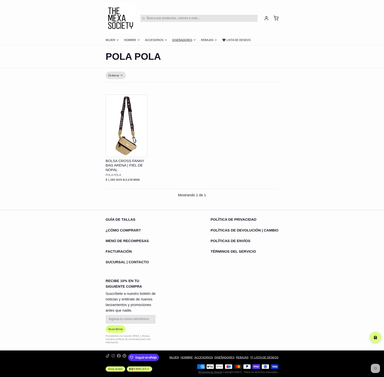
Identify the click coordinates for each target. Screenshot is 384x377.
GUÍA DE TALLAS (120, 219)
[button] (126, 151)
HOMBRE (130, 40)
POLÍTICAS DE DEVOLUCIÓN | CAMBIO (244, 230)
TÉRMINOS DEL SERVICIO (233, 251)
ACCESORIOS (154, 40)
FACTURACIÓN (119, 251)
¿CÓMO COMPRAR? (123, 230)
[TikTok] (108, 357)
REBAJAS (207, 40)
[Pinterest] (124, 357)
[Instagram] (113, 357)
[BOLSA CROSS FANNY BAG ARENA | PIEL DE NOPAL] (126, 126)
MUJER (110, 40)
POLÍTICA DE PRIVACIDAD (233, 219)
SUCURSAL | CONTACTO (127, 262)
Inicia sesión (115, 369)
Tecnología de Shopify (210, 372)
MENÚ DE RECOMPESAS (127, 241)
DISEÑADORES (182, 40)
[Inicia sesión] (265, 18)
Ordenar (113, 75)
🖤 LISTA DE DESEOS (236, 40)
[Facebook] (119, 357)
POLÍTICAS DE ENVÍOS (230, 241)
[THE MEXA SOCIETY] (121, 18)
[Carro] (274, 18)
